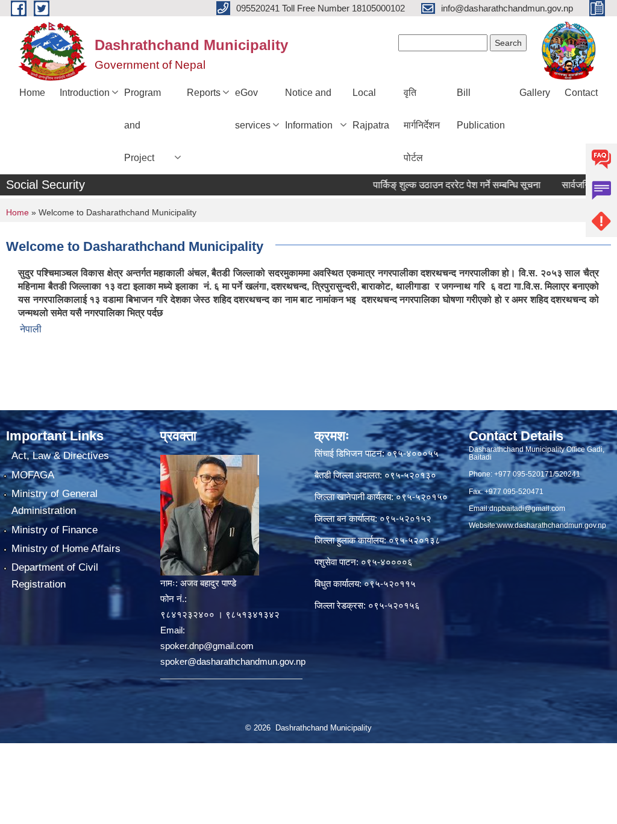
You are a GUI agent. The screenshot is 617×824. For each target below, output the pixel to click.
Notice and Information (309, 108)
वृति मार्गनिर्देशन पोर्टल (422, 125)
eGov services (253, 108)
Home (32, 92)
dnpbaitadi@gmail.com (527, 508)
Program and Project (142, 125)
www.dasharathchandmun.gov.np (551, 525)
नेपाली (31, 329)
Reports (204, 92)
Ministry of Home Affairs (66, 548)
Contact (581, 92)
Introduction (85, 92)
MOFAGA (32, 475)
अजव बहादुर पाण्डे (208, 583)
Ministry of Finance (54, 530)
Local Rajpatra (370, 108)
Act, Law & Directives (60, 455)
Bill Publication (481, 108)
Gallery (534, 92)
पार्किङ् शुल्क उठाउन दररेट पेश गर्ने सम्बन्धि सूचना (442, 185)
